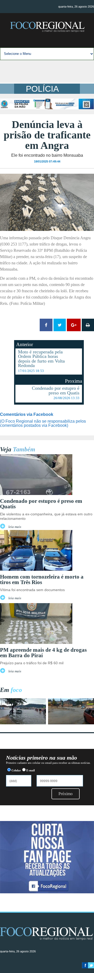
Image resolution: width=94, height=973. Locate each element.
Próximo (65, 793)
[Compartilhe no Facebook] (46, 325)
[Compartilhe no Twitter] (60, 325)
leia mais (14, 527)
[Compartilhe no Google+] (74, 325)
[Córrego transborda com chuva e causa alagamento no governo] (71, 723)
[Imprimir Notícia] (88, 325)
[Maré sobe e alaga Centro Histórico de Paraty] (23, 723)
